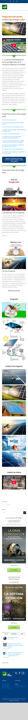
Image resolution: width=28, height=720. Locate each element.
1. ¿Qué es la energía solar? (9, 120)
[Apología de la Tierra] (5, 637)
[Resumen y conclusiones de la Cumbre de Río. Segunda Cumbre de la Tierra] (5, 652)
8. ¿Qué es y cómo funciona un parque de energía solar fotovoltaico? (13, 145)
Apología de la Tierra (13, 637)
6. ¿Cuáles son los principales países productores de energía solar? (11, 137)
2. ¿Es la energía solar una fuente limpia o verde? (13, 123)
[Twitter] (2, 504)
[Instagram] (6, 504)
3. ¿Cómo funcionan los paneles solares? (13, 127)
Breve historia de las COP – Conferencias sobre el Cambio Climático (15, 645)
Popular (6, 634)
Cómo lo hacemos (6, 688)
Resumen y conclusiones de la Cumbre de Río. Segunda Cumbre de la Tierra (15, 654)
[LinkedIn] (9, 504)
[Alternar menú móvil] (25, 5)
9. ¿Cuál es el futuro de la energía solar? (12, 149)
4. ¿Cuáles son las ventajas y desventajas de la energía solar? (13, 130)
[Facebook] (4, 504)
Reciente (14, 634)
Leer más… (5, 235)
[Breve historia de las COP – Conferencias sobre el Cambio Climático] (5, 644)
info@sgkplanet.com (20, 686)
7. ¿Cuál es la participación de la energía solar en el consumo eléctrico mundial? (13, 141)
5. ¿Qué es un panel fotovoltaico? (11, 134)
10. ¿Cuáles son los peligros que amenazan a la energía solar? (13, 152)
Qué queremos (6, 686)
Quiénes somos (6, 684)
